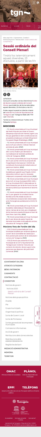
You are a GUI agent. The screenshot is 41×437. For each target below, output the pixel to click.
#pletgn (13, 122)
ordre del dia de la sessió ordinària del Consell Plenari (20, 103)
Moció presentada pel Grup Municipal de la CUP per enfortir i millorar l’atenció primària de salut (22, 145)
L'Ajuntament (18, 37)
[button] (38, 3)
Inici (11, 37)
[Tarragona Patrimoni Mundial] (20, 414)
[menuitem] (20, 262)
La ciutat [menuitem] (16, 26)
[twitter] (8, 94)
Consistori (26, 37)
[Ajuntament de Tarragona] (20, 16)
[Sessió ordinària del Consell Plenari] (20, 75)
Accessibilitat (9, 418)
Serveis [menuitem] (28, 26)
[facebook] (4, 94)
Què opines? (32, 418)
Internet (10, 117)
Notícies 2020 (20, 39)
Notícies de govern (9, 39)
